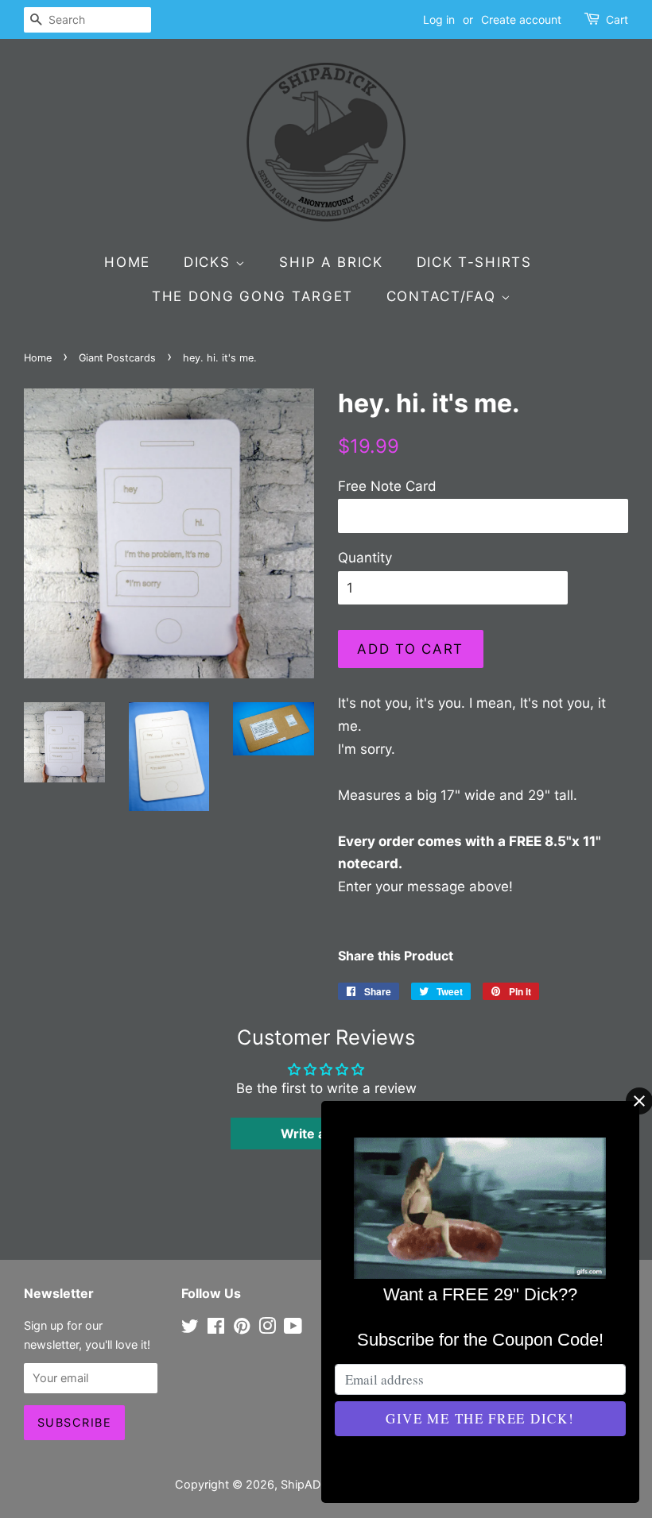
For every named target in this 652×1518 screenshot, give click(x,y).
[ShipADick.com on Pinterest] (241, 1328)
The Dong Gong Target (252, 296)
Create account (521, 19)
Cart (617, 19)
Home (127, 262)
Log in (439, 19)
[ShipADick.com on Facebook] (216, 1328)
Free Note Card (387, 486)
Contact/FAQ (443, 296)
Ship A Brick (330, 262)
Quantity (365, 558)
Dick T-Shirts (474, 262)
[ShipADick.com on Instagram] (267, 1328)
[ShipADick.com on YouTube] (293, 1328)
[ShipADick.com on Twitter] (190, 1328)
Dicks (209, 262)
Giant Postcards (117, 358)
